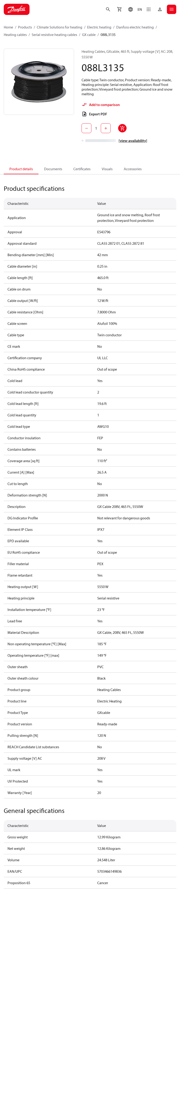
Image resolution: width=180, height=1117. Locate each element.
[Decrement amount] (86, 128)
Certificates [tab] (81, 169)
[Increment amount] (106, 128)
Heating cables (15, 34)
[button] (133, 9)
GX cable (89, 34)
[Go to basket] (119, 9)
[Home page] (17, 9)
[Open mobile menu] (171, 9)
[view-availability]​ (133, 140)
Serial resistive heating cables (54, 34)
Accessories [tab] (133, 169)
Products (25, 27)
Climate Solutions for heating (59, 27)
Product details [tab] (21, 169)
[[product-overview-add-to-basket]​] (122, 128)
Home (8, 27)
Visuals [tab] (107, 169)
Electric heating (99, 27)
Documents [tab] (53, 169)
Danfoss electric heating (135, 27)
